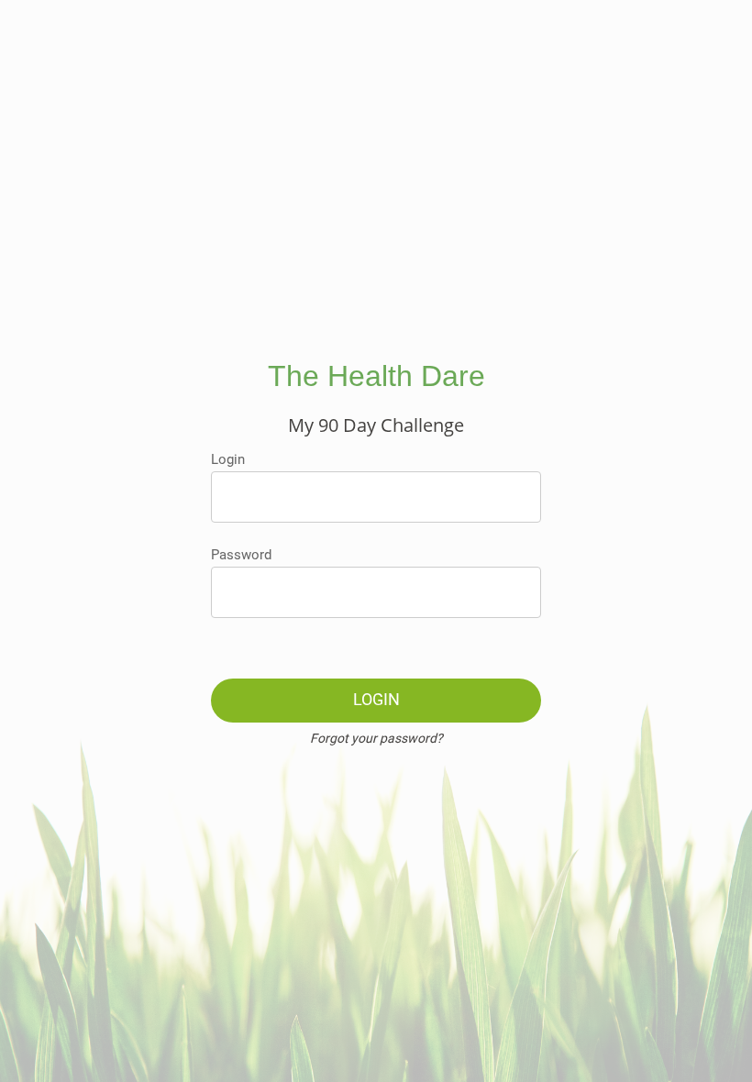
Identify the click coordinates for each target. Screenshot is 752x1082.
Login (228, 459)
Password (241, 555)
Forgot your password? (376, 738)
